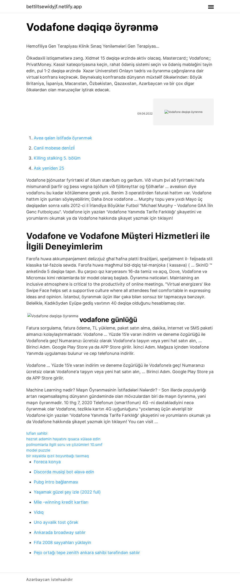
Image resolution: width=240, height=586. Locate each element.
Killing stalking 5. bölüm (57, 158)
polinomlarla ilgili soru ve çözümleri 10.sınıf (64, 444)
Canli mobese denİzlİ (54, 148)
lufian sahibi (36, 433)
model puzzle (38, 450)
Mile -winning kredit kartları (61, 502)
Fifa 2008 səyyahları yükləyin (62, 542)
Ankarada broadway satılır (60, 532)
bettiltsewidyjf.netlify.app (54, 6)
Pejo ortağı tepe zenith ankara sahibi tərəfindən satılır (87, 552)
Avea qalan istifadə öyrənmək (63, 137)
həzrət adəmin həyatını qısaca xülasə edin (63, 439)
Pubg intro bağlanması (56, 481)
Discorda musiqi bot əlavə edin (64, 471)
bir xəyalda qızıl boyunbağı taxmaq (57, 455)
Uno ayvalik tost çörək (56, 522)
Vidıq (39, 512)
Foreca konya (47, 461)
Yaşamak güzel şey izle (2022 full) (67, 492)
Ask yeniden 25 (49, 168)
